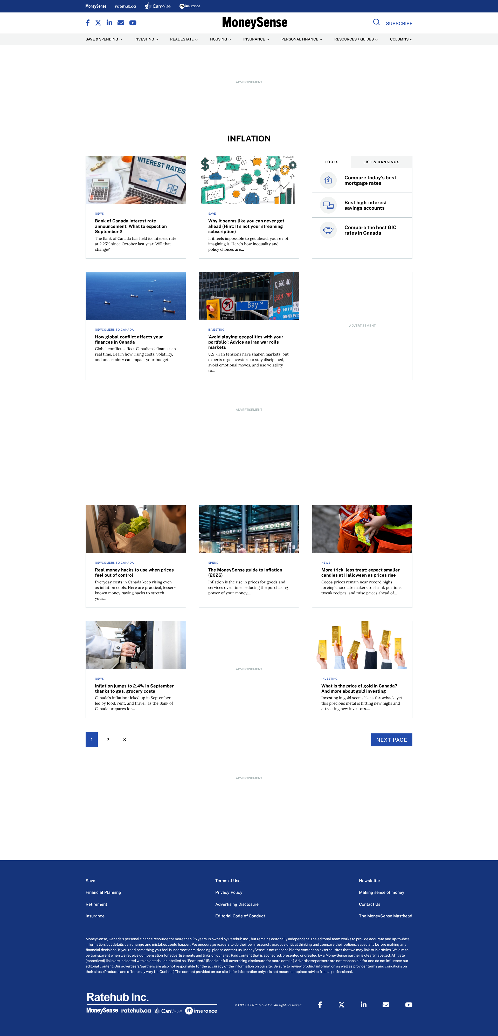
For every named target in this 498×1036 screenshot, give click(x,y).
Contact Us (369, 904)
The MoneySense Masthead (385, 916)
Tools (332, 162)
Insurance (95, 916)
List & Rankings (381, 162)
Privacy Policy (229, 892)
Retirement (96, 904)
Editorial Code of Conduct (240, 916)
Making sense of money (381, 892)
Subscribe (399, 23)
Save (90, 880)
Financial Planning (103, 892)
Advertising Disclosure (237, 904)
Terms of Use (227, 880)
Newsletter (369, 880)
